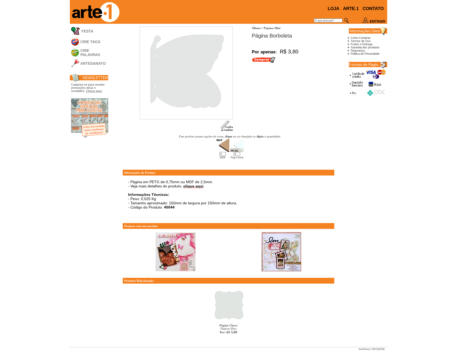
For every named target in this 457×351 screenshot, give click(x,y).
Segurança (358, 50)
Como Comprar (361, 37)
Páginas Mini (228, 329)
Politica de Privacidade (365, 53)
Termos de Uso (361, 41)
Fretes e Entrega (361, 44)
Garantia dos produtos (365, 47)
